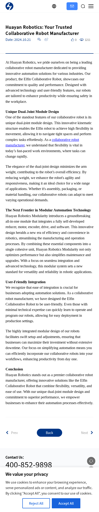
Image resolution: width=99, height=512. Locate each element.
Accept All (66, 503)
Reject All (36, 503)
